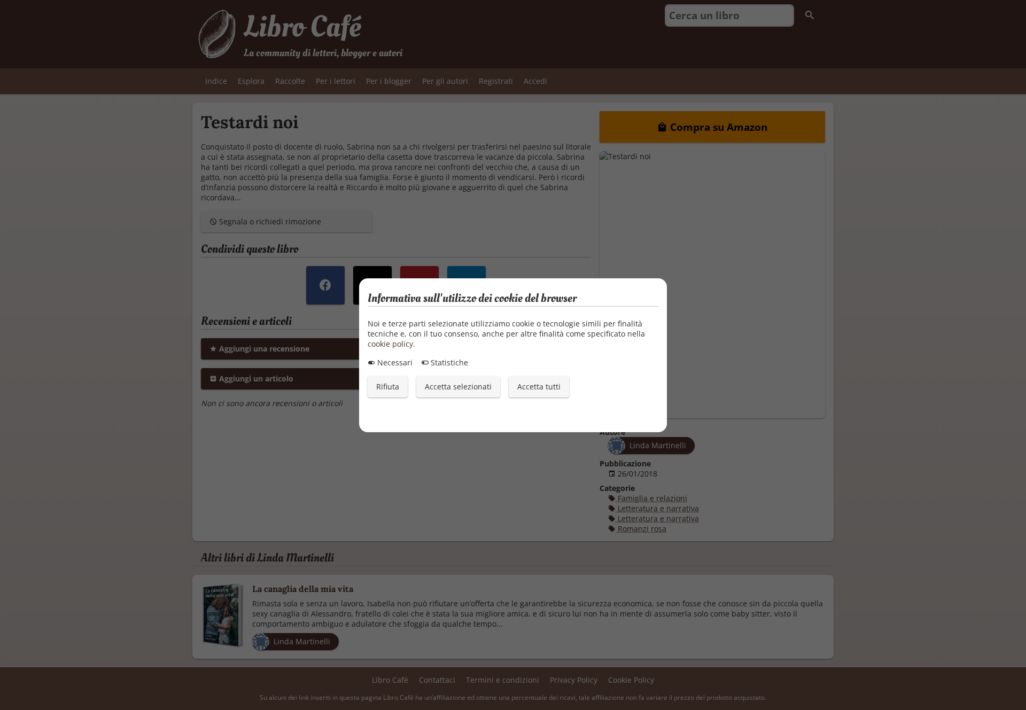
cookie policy (390, 344)
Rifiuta (387, 386)
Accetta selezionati (458, 386)
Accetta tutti (539, 386)
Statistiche (448, 362)
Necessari (394, 362)
